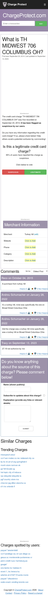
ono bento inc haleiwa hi (11, 567)
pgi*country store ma (10, 479)
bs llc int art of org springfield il (14, 461)
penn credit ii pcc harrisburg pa (14, 560)
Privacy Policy (20, 593)
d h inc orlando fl (8, 486)
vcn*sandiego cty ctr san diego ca (15, 553)
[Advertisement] (24, 88)
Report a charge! (35, 593)
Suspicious (13, 172)
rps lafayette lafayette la (11, 475)
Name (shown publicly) (14, 384)
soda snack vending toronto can (14, 582)
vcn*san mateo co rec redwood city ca (17, 458)
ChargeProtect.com (23, 589)
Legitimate (35, 172)
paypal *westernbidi (9, 550)
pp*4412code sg (8, 468)
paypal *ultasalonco (9, 578)
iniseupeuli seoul (8, 454)
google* (4, 564)
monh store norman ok (10, 465)
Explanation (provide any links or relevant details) (22, 401)
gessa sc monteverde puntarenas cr (16, 557)
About (40, 589)
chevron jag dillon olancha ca (13, 482)
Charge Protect (17, 4)
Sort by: (28, 271)
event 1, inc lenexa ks (10, 571)
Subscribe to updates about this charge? (22, 395)
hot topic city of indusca (11, 472)
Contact (8, 593)
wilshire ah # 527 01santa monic (15, 574)
